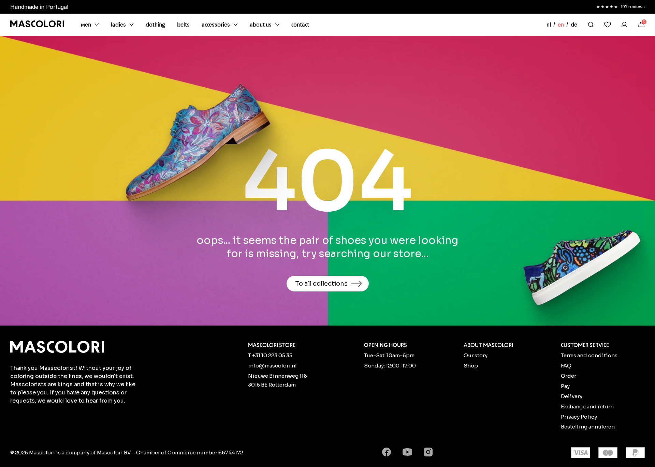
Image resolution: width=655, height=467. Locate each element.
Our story (475, 355)
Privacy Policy (579, 416)
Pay (565, 386)
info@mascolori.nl (272, 365)
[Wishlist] (608, 24)
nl (549, 24)
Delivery (571, 396)
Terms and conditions (589, 355)
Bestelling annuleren (588, 426)
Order (568, 376)
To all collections (321, 283)
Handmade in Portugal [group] (39, 6)
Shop (471, 365)
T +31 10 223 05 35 (270, 355)
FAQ (566, 365)
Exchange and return (587, 406)
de (574, 24)
